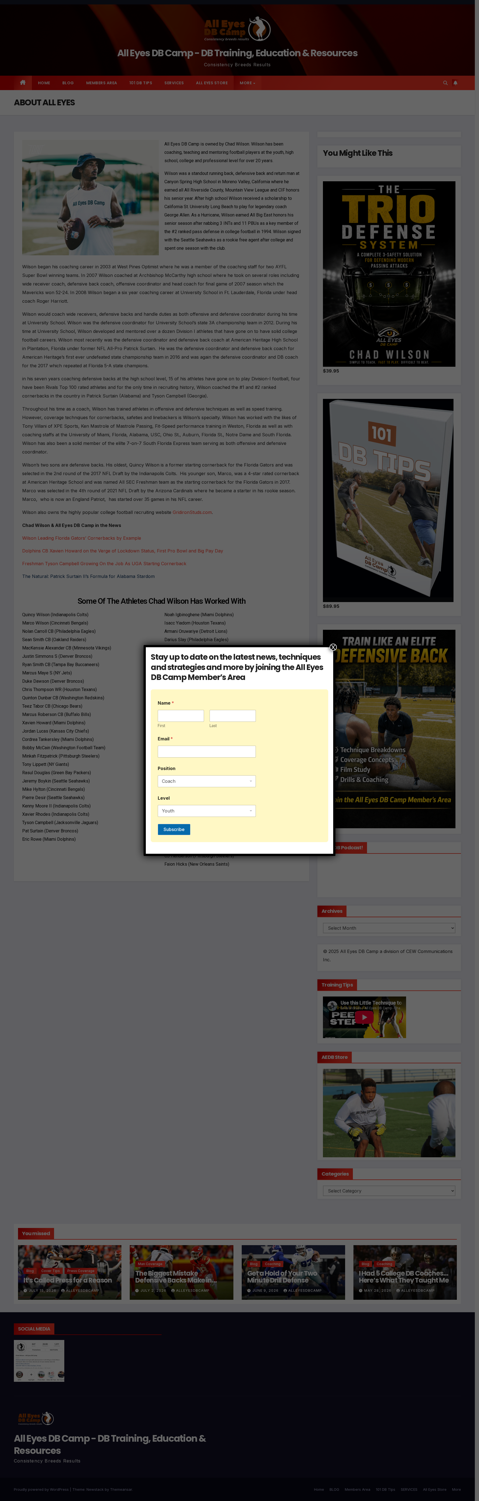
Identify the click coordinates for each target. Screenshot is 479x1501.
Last (213, 725)
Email (165, 738)
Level (164, 798)
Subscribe (174, 829)
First (161, 725)
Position (166, 768)
